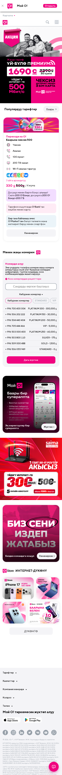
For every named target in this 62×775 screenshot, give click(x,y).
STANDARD (41, 300)
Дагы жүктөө (31, 360)
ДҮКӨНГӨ (31, 631)
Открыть (50, 5)
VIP (54, 300)
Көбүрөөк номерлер (18, 300)
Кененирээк (31, 233)
